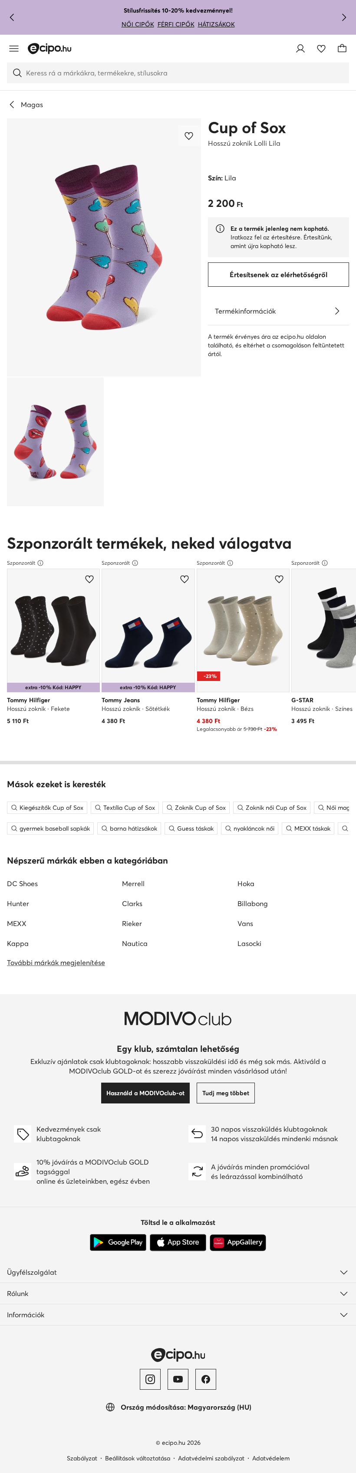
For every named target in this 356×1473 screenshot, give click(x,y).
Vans (245, 923)
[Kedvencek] (321, 48)
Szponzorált (21, 563)
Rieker (132, 923)
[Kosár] (342, 48)
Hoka (245, 883)
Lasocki (249, 943)
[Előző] (12, 17)
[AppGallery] (238, 1242)
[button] (104, 247)
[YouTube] (178, 1379)
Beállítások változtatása (137, 1458)
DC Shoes (22, 883)
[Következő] (343, 17)
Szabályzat (82, 1458)
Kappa (18, 943)
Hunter (18, 903)
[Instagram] (150, 1379)
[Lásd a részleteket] (336, 311)
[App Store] (178, 1242)
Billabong (252, 903)
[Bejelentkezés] (300, 48)
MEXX (16, 923)
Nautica (135, 943)
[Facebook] (205, 1379)
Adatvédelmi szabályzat (211, 1458)
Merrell (133, 883)
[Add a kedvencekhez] (189, 135)
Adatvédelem (271, 1458)
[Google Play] (118, 1242)
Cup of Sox (247, 127)
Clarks (132, 903)
